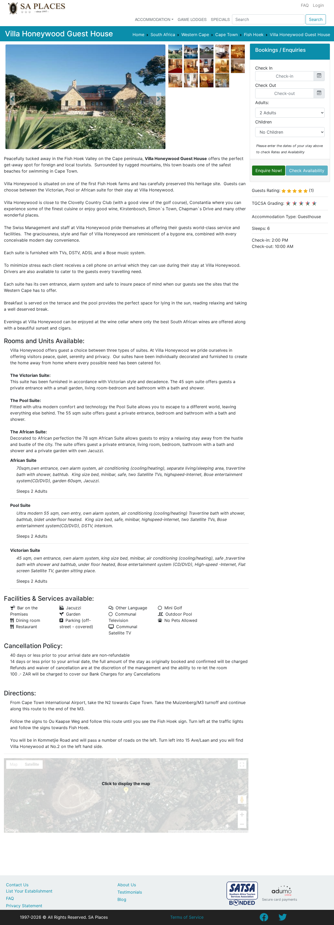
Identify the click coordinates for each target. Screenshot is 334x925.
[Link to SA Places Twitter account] (282, 918)
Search (316, 19)
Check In (263, 68)
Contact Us (17, 884)
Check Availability (306, 170)
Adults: (262, 102)
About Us (126, 884)
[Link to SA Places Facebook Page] (264, 918)
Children (263, 121)
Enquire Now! (268, 170)
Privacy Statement (24, 905)
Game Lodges (192, 19)
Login (318, 5)
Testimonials (129, 892)
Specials (220, 19)
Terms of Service (187, 917)
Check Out (265, 85)
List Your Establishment (29, 891)
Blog (121, 899)
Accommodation (152, 19)
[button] (12, 98)
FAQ (305, 5)
